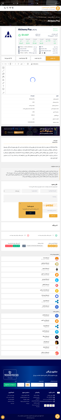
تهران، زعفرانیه (50, 395)
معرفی (52, 58)
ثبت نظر (53, 216)
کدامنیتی (28, 381)
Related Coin (55, 29)
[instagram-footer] (48, 405)
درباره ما (27, 403)
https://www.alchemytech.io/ (28, 47)
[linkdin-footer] (45, 405)
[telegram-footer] (53, 405)
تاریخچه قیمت (22, 58)
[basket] (10, 8)
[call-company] (13, 8)
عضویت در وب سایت (10, 397)
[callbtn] (2, 417)
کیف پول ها (7, 58)
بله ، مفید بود (16, 246)
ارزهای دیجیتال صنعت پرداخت (41, 17)
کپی (24, 246)
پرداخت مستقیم (11, 401)
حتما (30, 213)
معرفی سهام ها (26, 399)
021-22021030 (50, 397)
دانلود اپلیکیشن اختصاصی (36, 398)
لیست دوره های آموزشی (24, 397)
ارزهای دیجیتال (51, 17)
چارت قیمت (37, 58)
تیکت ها (12, 403)
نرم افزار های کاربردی (35, 401)
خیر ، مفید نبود (9, 246)
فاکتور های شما (11, 399)
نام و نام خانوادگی (54, 381)
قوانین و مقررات (36, 403)
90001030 (10, 375)
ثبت (15, 381)
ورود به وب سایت (10, 395)
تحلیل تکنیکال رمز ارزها (25, 401)
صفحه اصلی (58, 17)
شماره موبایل (41, 381)
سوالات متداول (36, 395)
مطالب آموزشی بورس (25, 395)
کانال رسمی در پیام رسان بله (35, 405)
